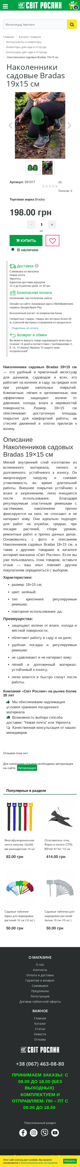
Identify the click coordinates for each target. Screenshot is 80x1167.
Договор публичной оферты (40, 1002)
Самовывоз (40, 986)
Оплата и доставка (40, 975)
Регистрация (40, 996)
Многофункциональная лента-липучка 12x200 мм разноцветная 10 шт (19, 844)
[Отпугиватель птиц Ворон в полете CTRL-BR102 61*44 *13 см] (60, 817)
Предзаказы (40, 991)
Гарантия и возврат (40, 980)
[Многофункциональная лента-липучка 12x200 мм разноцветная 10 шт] (20, 817)
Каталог (40, 1023)
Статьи (40, 1029)
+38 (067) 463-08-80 (40, 1063)
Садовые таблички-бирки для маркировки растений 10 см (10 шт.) (19, 915)
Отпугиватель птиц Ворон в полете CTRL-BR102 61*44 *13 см (59, 844)
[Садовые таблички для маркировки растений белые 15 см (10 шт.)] (60, 888)
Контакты (40, 970)
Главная (40, 1018)
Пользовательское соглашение (39, 1162)
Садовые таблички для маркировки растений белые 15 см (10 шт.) (59, 915)
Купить (28, 240)
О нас (40, 964)
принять (70, 1161)
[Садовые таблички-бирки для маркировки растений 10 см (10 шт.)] (20, 888)
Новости (40, 1034)
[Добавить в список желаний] (52, 240)
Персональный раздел (40, 1122)
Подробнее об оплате (25, 328)
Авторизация (27, 768)
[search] (72, 24)
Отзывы (40, 1039)
